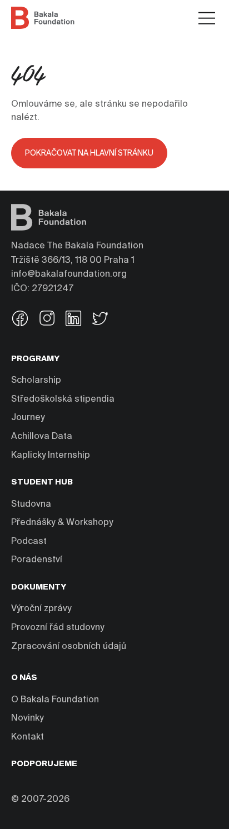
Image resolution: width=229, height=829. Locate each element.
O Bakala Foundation (55, 700)
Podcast (29, 541)
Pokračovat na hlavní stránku (89, 153)
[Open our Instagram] (47, 319)
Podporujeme (44, 764)
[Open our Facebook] (20, 319)
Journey (27, 417)
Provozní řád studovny (57, 627)
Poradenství (36, 560)
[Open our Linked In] (73, 319)
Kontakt (27, 737)
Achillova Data (41, 436)
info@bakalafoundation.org (69, 274)
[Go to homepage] (42, 18)
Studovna (31, 504)
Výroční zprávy (41, 609)
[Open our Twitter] (100, 319)
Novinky (27, 718)
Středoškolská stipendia (62, 399)
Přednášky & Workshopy (62, 522)
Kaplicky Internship (50, 455)
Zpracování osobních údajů (68, 646)
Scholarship (36, 380)
